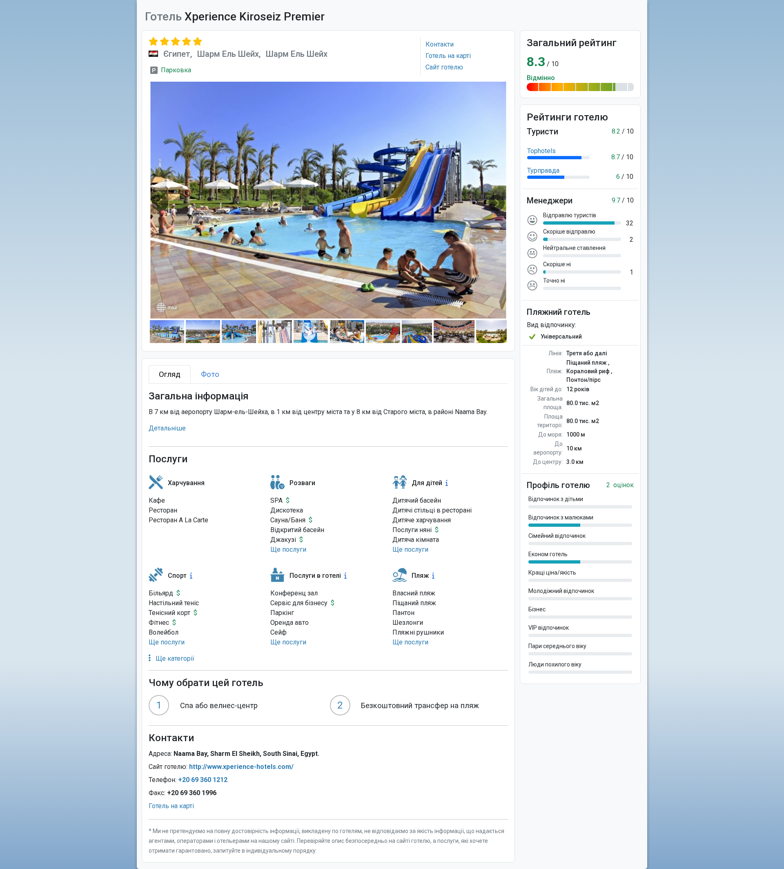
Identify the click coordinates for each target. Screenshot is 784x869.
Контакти (439, 44)
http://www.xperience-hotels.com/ (241, 767)
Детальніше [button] (167, 428)
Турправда (543, 170)
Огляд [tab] (169, 374)
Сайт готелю (444, 67)
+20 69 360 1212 (202, 780)
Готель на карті (448, 56)
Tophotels (541, 151)
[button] (288, 549)
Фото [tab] (210, 374)
